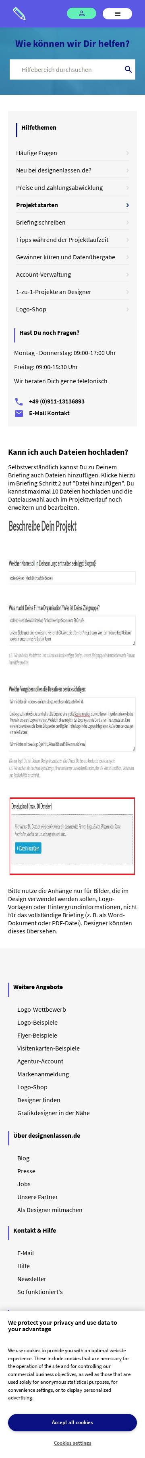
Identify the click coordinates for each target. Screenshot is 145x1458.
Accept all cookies (72, 1422)
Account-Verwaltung (43, 274)
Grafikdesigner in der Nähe (53, 1113)
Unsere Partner (37, 1197)
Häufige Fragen (36, 153)
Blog (23, 1158)
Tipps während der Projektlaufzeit (62, 239)
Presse (26, 1171)
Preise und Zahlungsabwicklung (59, 187)
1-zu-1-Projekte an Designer (53, 292)
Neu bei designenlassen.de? (53, 170)
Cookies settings (72, 1442)
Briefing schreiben (41, 222)
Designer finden (38, 1100)
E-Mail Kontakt (42, 413)
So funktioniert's (40, 1292)
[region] (72, 1384)
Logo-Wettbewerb (41, 1009)
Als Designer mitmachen (50, 1210)
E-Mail (25, 1253)
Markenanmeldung (43, 1074)
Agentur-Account (40, 1061)
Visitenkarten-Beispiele (48, 1048)
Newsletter (31, 1279)
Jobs (24, 1184)
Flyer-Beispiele (37, 1035)
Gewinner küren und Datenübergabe (65, 257)
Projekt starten (37, 205)
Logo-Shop (31, 309)
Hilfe (23, 1266)
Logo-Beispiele (37, 1022)
